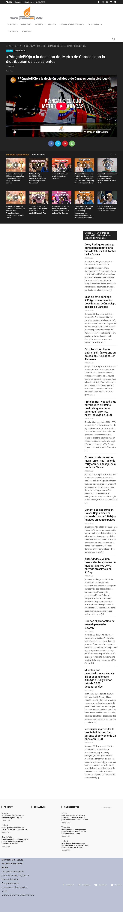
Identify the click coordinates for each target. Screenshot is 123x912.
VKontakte (102, 885)
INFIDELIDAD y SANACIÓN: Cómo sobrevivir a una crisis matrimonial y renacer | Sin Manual (37, 178)
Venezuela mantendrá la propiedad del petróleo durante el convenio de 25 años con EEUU (100, 734)
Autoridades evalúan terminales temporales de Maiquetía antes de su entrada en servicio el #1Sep (100, 565)
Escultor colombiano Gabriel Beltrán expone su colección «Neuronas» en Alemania (100, 354)
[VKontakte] (95, 885)
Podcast (17, 46)
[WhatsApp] (72, 144)
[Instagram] (103, 2)
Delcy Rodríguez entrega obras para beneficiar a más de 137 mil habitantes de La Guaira (100, 249)
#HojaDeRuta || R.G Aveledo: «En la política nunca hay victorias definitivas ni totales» (15, 841)
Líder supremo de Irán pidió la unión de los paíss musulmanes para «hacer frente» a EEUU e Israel (75, 818)
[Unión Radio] (26, 13)
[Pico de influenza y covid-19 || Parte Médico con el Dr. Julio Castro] (107, 197)
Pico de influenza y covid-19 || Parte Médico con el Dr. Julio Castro (107, 208)
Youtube (118, 885)
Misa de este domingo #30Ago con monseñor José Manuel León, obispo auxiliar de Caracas (15, 178)
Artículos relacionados (17, 154)
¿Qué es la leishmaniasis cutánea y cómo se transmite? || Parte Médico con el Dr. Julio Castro (107, 178)
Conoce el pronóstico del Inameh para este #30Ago (100, 624)
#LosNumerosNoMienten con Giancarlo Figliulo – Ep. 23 (13, 817)
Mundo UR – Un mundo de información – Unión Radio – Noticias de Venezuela (98, 235)
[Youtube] (115, 2)
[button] (113, 38)
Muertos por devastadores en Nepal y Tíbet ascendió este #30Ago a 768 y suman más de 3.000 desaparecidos (99, 678)
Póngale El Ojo (20, 51)
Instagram (86, 885)
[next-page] (115, 154)
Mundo (64, 813)
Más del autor (38, 154)
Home (8, 46)
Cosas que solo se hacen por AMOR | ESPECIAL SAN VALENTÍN (14, 829)
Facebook (70, 885)
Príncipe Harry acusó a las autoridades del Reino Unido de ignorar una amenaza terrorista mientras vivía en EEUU (100, 408)
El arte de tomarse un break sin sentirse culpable (60, 176)
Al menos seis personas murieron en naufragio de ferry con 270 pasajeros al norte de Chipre (100, 462)
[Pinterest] (65, 144)
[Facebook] (98, 2)
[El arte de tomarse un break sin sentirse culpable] (61, 165)
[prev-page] (111, 154)
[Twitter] (107, 2)
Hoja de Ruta (7, 837)
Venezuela (66, 827)
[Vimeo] (111, 2)
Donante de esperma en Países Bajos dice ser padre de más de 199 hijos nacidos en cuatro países (100, 514)
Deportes (5, 813)
